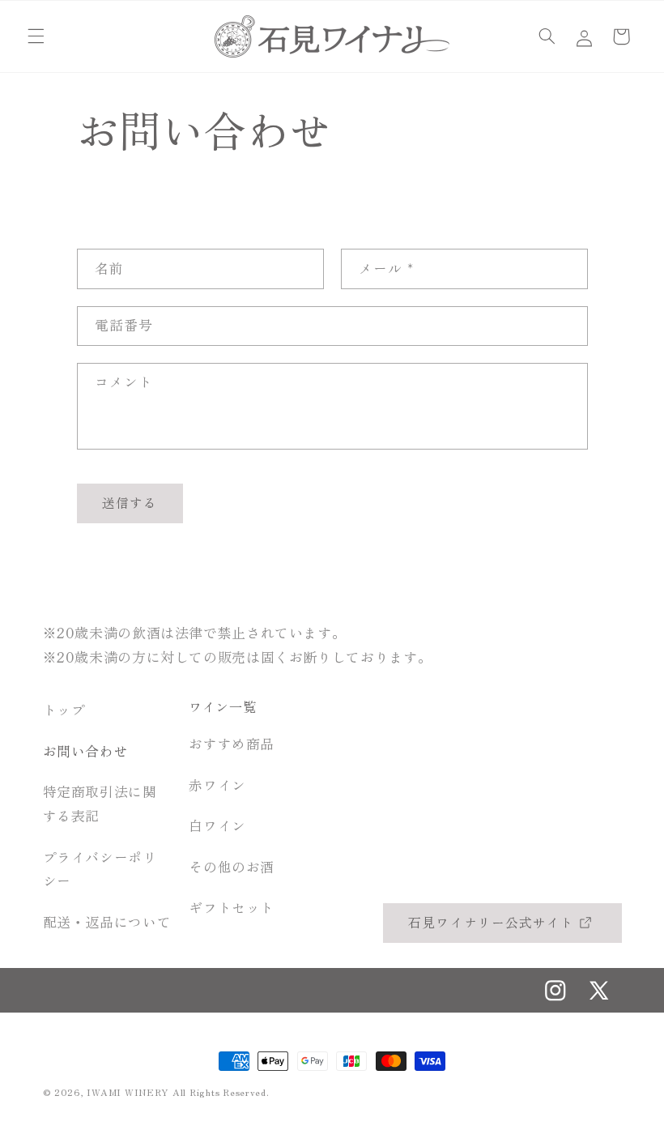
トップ (64, 709)
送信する (129, 502)
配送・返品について (107, 922)
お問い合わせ (86, 751)
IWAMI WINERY (128, 1091)
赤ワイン (217, 785)
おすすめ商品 (232, 743)
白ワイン (217, 825)
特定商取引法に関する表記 (100, 803)
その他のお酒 (232, 866)
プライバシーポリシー (100, 869)
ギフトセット (232, 907)
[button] (35, 36)
